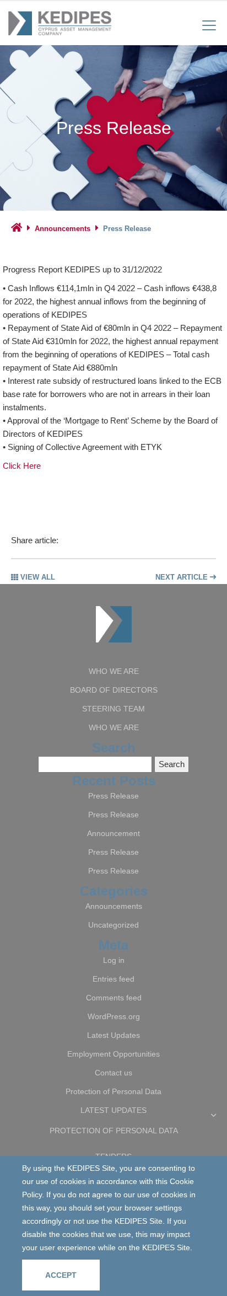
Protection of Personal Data (113, 1091)
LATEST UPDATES (113, 1110)
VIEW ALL (36, 577)
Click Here (22, 465)
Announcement (113, 833)
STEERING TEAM (113, 708)
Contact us (113, 1072)
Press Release (113, 795)
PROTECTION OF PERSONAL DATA (114, 1130)
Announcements (62, 228)
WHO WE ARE (114, 671)
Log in (114, 960)
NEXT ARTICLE (182, 577)
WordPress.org (114, 1016)
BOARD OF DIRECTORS (114, 690)
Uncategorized (113, 924)
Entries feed (113, 978)
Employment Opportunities (113, 1053)
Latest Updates (113, 1035)
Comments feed (114, 997)
